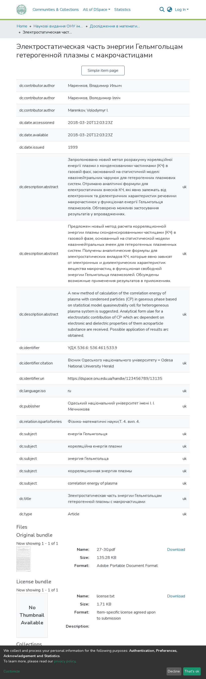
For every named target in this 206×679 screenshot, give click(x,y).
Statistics (122, 9)
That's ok (191, 671)
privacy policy (64, 661)
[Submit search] (162, 9)
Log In (180, 9)
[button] (170, 10)
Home (22, 26)
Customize (12, 671)
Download (176, 549)
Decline (174, 671)
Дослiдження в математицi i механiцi (115, 26)
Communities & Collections (56, 9)
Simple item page (103, 70)
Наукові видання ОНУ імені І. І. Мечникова (58, 26)
